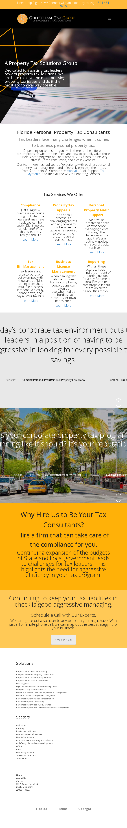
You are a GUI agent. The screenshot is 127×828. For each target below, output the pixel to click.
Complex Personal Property (38, 380)
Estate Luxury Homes (26, 731)
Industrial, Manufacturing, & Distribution (34, 740)
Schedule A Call (63, 640)
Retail (19, 749)
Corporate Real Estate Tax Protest (32, 680)
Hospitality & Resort (25, 737)
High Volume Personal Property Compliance (36, 686)
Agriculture (21, 725)
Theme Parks (22, 758)
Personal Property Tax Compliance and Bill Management (42, 707)
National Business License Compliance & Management (41, 692)
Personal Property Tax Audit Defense (33, 704)
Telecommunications (26, 755)
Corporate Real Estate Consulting (31, 671)
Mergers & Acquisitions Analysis (31, 689)
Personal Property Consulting (30, 701)
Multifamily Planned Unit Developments (34, 743)
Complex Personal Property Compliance (35, 674)
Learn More (30, 239)
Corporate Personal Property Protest (33, 677)
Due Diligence (22, 683)
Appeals (72, 171)
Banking (20, 728)
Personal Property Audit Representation (35, 698)
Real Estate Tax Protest (43, 475)
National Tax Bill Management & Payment (35, 695)
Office (19, 746)
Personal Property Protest (65, 475)
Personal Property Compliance (68, 380)
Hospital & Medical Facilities (29, 734)
